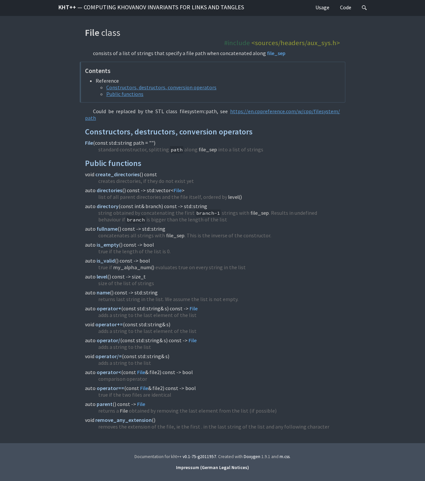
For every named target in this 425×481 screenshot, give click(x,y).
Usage (322, 7)
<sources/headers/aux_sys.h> (295, 43)
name (103, 292)
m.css (285, 456)
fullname (107, 228)
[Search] (364, 8)
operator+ (109, 308)
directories (109, 190)
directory (108, 206)
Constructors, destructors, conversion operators (161, 87)
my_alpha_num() (133, 267)
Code (345, 7)
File (89, 142)
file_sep (276, 53)
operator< (109, 372)
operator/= (108, 356)
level (102, 276)
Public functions (124, 94)
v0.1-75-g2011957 (199, 456)
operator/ (108, 340)
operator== (110, 388)
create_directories (117, 174)
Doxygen (252, 456)
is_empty (108, 244)
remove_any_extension (123, 420)
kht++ (151, 7)
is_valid (106, 260)
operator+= (109, 324)
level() (235, 197)
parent (105, 404)
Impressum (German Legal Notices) (212, 467)
